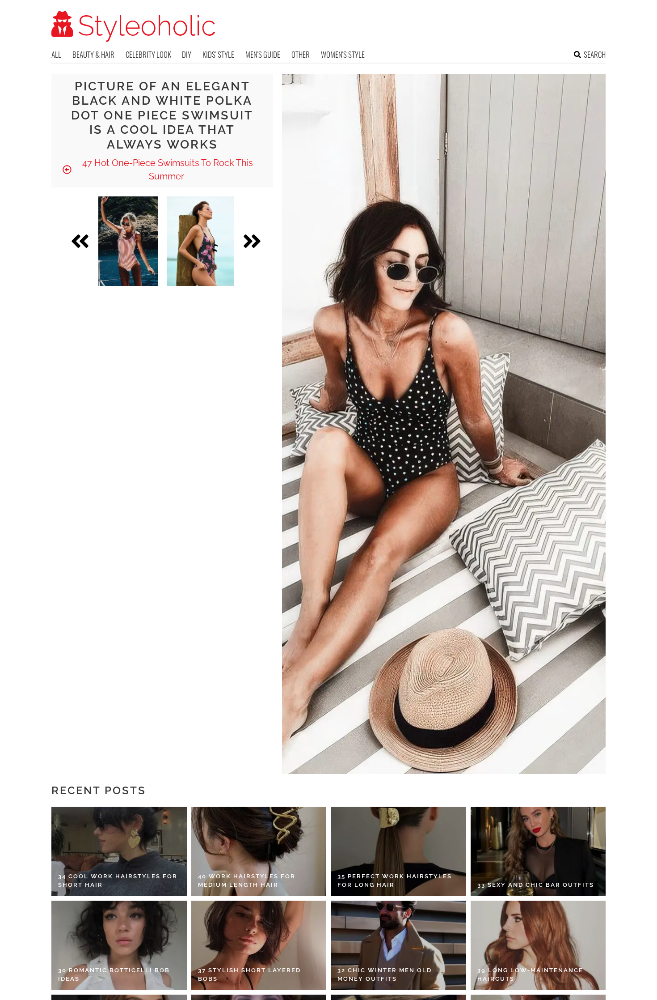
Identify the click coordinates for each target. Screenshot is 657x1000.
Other (300, 54)
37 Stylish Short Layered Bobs (249, 975)
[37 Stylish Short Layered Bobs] (259, 945)
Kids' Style (218, 54)
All (56, 54)
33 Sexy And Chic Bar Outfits (535, 884)
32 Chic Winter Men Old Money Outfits (384, 975)
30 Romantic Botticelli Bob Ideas (114, 975)
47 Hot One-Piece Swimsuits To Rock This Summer (166, 169)
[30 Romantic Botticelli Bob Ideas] (119, 945)
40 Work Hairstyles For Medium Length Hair (246, 881)
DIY (186, 54)
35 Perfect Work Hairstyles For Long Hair (394, 881)
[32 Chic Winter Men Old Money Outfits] (398, 945)
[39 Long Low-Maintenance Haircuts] (538, 945)
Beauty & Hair (93, 54)
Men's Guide (262, 54)
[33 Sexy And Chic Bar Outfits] (538, 851)
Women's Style (343, 54)
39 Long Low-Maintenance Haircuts (530, 975)
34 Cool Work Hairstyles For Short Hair (117, 881)
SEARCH (595, 54)
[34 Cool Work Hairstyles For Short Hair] (119, 851)
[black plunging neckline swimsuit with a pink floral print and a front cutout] (200, 241)
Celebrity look (148, 54)
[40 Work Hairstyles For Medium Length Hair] (259, 851)
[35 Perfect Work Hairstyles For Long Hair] (398, 851)
